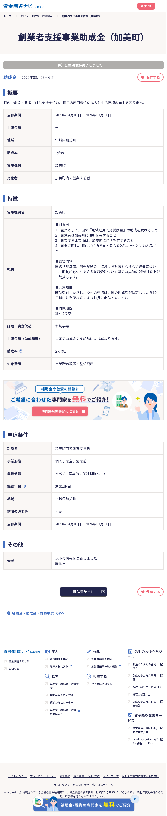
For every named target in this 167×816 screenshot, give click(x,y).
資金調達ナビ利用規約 (86, 776)
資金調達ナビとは (19, 661)
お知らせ (14, 668)
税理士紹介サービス (144, 687)
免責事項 (65, 776)
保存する (153, 77)
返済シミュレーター (61, 702)
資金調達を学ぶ (59, 659)
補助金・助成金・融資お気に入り (63, 711)
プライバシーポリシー (43, 776)
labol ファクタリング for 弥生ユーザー (145, 741)
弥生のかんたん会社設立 (144, 666)
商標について (62, 784)
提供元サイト (83, 591)
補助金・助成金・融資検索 (36, 16)
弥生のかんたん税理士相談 (144, 703)
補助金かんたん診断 (61, 695)
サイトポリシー (17, 776)
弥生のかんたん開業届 (144, 677)
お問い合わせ (81, 784)
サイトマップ (111, 776)
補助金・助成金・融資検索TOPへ (38, 613)
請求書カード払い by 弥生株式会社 (145, 730)
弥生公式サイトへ (102, 784)
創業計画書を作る (101, 659)
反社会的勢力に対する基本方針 (140, 776)
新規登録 (146, 6)
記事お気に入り (59, 666)
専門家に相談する (101, 684)
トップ (7, 16)
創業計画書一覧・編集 (104, 666)
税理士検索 (139, 694)
